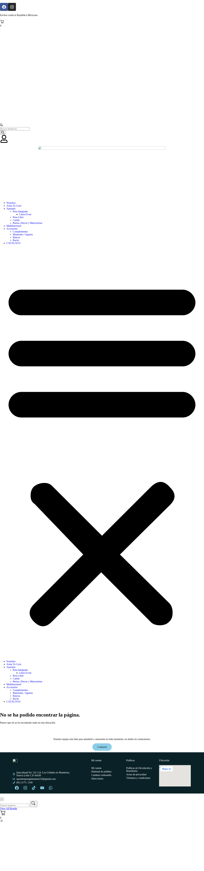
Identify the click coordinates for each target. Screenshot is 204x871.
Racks (16, 240)
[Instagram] (12, 7)
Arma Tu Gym (13, 205)
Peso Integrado (20, 211)
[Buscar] (2, 133)
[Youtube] (42, 788)
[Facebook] (4, 7)
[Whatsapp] (51, 788)
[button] (102, 452)
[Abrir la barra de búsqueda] (1, 125)
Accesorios (12, 228)
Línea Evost (25, 214)
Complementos (20, 231)
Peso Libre (18, 217)
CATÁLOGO (13, 243)
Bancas (16, 237)
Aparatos (10, 208)
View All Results (8, 808)
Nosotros (10, 202)
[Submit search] (33, 804)
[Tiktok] (34, 788)
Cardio (16, 220)
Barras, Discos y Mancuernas (27, 223)
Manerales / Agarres (23, 234)
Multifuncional (13, 225)
